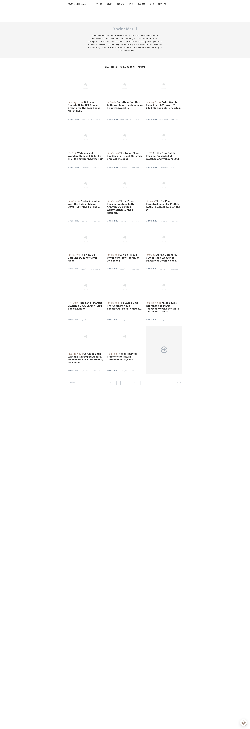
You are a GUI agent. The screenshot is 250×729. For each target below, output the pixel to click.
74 (138, 383)
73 (134, 383)
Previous (72, 383)
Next (179, 383)
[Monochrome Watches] (77, 4)
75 (143, 383)
